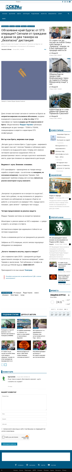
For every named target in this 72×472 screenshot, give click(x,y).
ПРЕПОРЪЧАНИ (57, 217)
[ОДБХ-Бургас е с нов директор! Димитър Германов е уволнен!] (60, 100)
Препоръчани (5, 26)
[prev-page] (2, 365)
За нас (21, 470)
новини (36, 293)
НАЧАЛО (4, 13)
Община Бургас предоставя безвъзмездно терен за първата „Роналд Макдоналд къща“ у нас (58, 79)
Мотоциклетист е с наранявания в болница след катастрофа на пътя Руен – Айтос (39, 334)
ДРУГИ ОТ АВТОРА (28, 315)
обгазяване (5, 295)
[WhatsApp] (35, 56)
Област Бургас (14, 295)
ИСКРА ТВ (43, 13)
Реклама (46, 470)
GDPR (34, 470)
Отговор (10, 386)
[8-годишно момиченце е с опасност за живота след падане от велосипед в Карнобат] (24, 324)
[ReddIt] (26, 56)
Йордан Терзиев (27, 293)
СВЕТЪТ (19, 13)
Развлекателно (53, 192)
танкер (22, 295)
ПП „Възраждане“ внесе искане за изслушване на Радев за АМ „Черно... (58, 240)
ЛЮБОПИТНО (52, 13)
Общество (23, 26)
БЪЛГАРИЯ (12, 13)
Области (18, 26)
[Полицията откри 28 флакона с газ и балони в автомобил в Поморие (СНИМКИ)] (8, 323)
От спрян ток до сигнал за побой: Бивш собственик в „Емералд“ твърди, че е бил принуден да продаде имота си (60, 45)
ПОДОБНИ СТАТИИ (10, 315)
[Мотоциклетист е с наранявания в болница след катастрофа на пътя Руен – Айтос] (40, 324)
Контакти (58, 470)
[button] (68, 14)
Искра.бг (51, 198)
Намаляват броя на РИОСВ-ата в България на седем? (63, 137)
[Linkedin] (21, 56)
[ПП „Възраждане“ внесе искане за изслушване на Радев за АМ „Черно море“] (60, 228)
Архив (52, 470)
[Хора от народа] (60, 185)
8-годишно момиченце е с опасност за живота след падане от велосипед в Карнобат (23, 334)
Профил (18, 1)
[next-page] (5, 365)
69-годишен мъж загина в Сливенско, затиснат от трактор (63, 165)
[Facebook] (63, 1)
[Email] (31, 56)
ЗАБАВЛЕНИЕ (56, 175)
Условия (40, 470)
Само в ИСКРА (31, 26)
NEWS (4, 18)
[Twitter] (67, 1)
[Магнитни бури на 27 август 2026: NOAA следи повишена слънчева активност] (24, 345)
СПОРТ (60, 13)
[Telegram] (45, 56)
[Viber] (40, 56)
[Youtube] (70, 1)
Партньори (28, 470)
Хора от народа (55, 196)
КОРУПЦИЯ (26, 13)
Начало (16, 470)
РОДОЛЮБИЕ (35, 13)
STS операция (17, 293)
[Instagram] (65, 1)
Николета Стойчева (6, 49)
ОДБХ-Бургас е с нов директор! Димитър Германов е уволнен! (59, 111)
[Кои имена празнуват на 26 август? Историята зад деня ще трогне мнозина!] (40, 345)
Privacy (64, 470)
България (12, 26)
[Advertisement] (24, 107)
